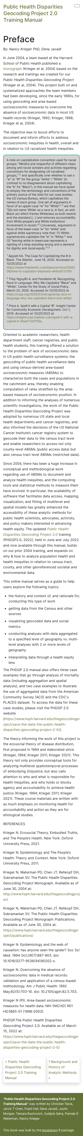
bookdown (50, 1130)
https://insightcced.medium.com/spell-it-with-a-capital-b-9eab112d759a (40, 319)
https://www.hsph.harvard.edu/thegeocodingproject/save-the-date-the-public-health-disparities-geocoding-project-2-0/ (41, 724)
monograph (12, 68)
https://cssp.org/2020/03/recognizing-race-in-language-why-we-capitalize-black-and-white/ (39, 296)
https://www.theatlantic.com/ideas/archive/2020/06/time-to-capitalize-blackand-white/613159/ (41, 269)
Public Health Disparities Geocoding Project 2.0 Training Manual (33, 13)
